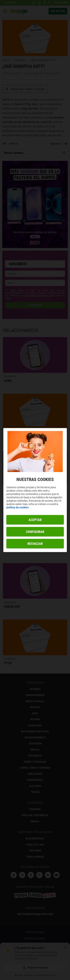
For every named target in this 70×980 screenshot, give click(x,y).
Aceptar (35, 520)
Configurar (35, 532)
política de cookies (17, 507)
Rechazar (35, 544)
